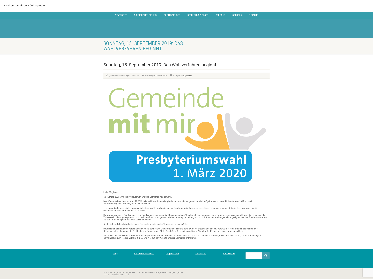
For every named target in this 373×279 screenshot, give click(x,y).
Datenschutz (229, 253)
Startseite (121, 15)
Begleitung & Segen (197, 15)
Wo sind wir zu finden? (144, 253)
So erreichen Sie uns (145, 15)
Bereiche (220, 15)
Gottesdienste (172, 15)
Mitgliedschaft (172, 253)
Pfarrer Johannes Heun (232, 231)
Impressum (201, 253)
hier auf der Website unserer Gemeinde (166, 238)
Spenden (237, 15)
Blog (116, 253)
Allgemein (187, 75)
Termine (253, 15)
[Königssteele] (62, 5)
